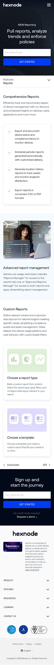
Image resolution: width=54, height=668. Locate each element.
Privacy (29, 644)
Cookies (38, 644)
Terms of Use (17, 644)
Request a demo (26, 517)
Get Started (27, 61)
